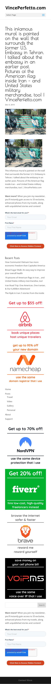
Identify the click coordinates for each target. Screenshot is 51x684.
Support (9, 419)
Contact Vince (25, 680)
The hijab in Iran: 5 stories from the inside (24, 293)
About (8, 414)
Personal (11, 410)
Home (8, 389)
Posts (7, 393)
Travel (10, 397)
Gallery (10, 405)
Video (9, 401)
